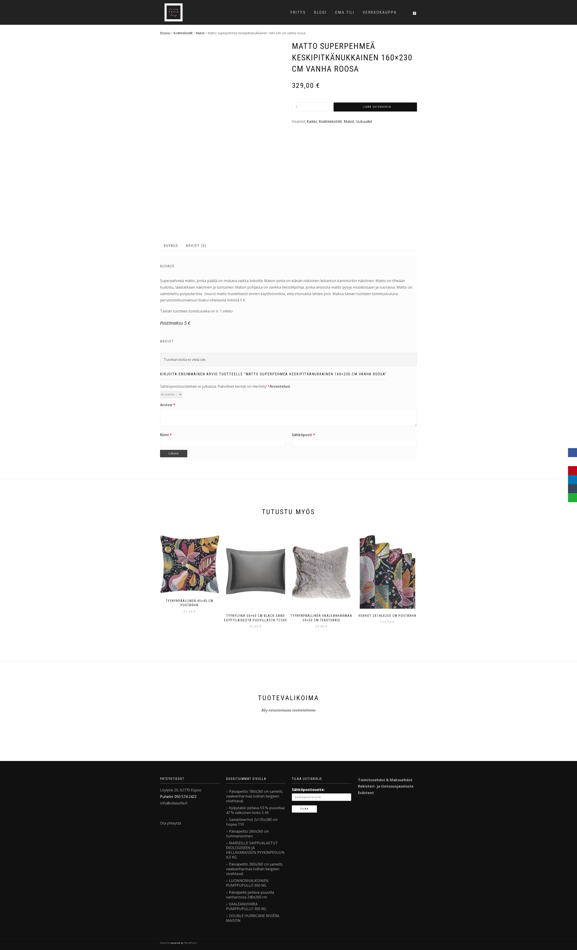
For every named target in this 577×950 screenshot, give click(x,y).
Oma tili (345, 12)
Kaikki (312, 121)
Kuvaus (171, 246)
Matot (200, 33)
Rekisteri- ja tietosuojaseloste (386, 786)
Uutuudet (364, 121)
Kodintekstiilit (183, 33)
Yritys (298, 12)
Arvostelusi (280, 386)
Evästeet (366, 792)
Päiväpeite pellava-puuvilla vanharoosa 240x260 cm (250, 895)
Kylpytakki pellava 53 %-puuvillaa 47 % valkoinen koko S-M (255, 810)
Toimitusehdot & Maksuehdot (385, 779)
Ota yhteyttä (170, 823)
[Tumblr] (572, 488)
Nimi (166, 434)
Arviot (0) (196, 246)
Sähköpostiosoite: (308, 789)
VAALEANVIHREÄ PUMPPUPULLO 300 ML (246, 906)
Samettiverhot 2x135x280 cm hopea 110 (251, 822)
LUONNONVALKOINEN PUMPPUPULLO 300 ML (247, 883)
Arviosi (167, 404)
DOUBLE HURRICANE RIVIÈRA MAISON (252, 918)
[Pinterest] (572, 470)
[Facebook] (572, 452)
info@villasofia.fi (173, 803)
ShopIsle (165, 942)
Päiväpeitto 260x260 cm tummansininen (247, 833)
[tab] (171, 246)
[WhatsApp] (572, 497)
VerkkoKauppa (380, 12)
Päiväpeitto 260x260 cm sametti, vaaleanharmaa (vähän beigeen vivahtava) (254, 869)
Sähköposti (303, 434)
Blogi (320, 12)
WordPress (190, 942)
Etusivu (165, 33)
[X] (572, 461)
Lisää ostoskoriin (377, 106)
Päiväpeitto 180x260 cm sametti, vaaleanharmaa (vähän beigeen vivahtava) (254, 796)
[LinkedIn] (572, 479)
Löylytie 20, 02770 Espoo (180, 790)
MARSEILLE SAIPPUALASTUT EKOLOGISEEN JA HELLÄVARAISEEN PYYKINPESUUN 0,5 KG (255, 850)
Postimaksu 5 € (175, 323)
